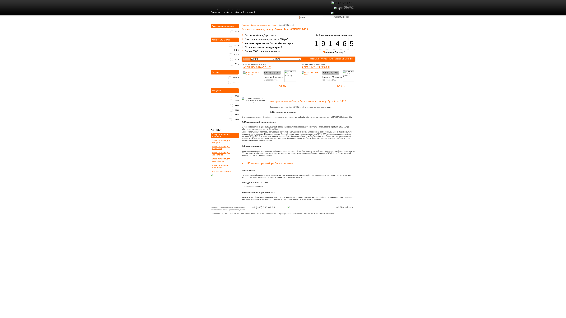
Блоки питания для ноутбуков (263, 25)
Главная (245, 25)
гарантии (253, 17)
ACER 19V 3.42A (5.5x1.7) (257, 67)
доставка (219, 17)
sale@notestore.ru (344, 207)
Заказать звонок (341, 17)
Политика (297, 213)
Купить (282, 86)
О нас (225, 213)
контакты (271, 17)
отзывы (288, 17)
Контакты (216, 213)
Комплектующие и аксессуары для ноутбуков (227, 4)
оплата (236, 17)
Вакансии (234, 213)
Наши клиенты (248, 213)
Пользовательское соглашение (319, 213)
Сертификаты (284, 213)
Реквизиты (271, 213)
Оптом (260, 213)
